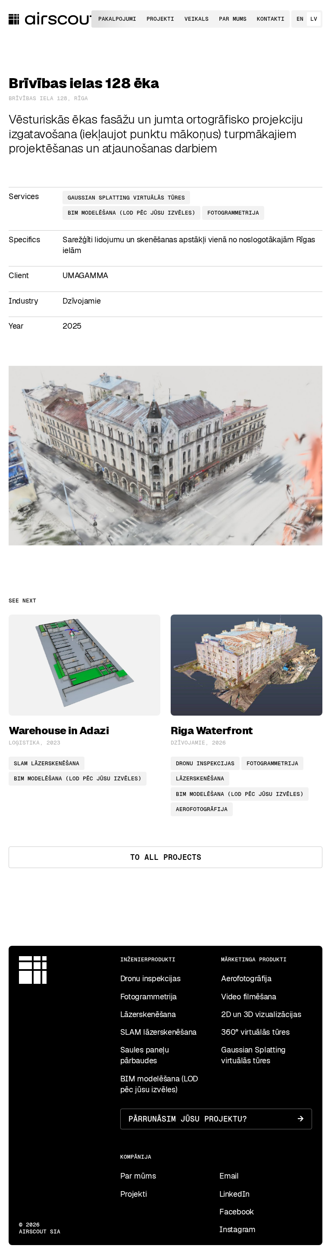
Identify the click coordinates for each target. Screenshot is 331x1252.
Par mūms (138, 1176)
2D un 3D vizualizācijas (261, 1014)
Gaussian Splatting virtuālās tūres (253, 1055)
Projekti (160, 18)
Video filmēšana (248, 997)
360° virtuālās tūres (255, 1032)
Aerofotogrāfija (246, 978)
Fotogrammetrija (148, 997)
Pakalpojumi (117, 18)
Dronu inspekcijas (150, 978)
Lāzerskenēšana (148, 1014)
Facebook (236, 1212)
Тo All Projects (165, 857)
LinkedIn (234, 1194)
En (300, 18)
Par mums (233, 18)
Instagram (237, 1229)
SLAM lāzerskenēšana (158, 1032)
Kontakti (270, 18)
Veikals (196, 18)
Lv (313, 18)
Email (229, 1176)
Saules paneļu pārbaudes (144, 1055)
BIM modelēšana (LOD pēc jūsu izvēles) (159, 1084)
